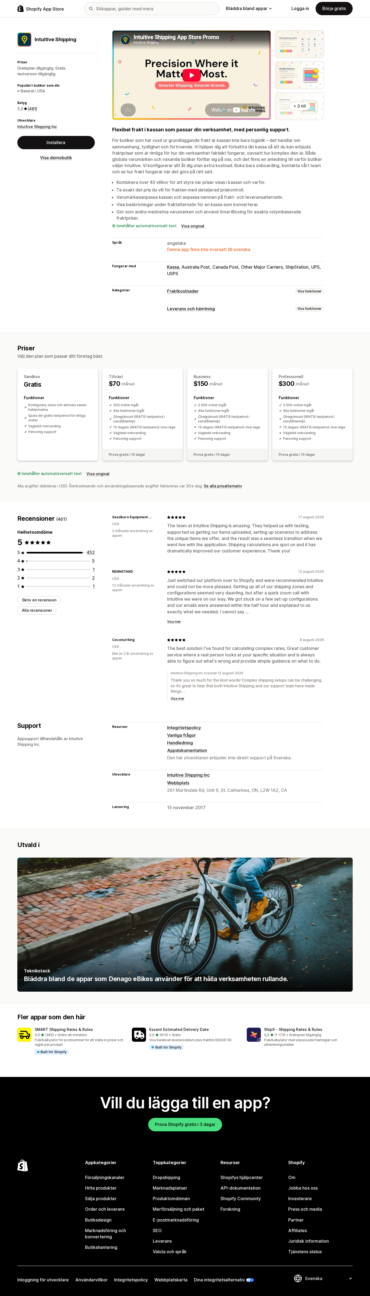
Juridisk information (308, 1241)
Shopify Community (240, 1198)
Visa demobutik (56, 157)
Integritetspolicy (184, 727)
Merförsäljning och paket (178, 1209)
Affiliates (297, 1230)
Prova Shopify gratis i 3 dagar (185, 1124)
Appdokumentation (187, 750)
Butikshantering (101, 1247)
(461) (32, 108)
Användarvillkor (91, 1279)
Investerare (300, 1198)
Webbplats (178, 783)
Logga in (300, 8)
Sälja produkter (100, 1198)
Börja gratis (334, 8)
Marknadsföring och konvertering (105, 1233)
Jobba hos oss (303, 1188)
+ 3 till (300, 106)
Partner (296, 1220)
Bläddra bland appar (246, 8)
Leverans (162, 1241)
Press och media (305, 1209)
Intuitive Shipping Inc (37, 126)
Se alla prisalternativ (223, 486)
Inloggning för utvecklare (43, 1279)
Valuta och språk (170, 1251)
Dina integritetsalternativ (219, 1279)
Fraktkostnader (183, 291)
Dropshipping (166, 1177)
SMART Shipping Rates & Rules (64, 1029)
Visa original (192, 226)
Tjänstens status (305, 1251)
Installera (56, 142)
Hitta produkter (100, 1188)
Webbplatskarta (170, 1279)
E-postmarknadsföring (176, 1220)
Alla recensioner (37, 610)
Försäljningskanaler (104, 1177)
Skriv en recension (39, 600)
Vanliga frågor (181, 735)
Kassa (173, 267)
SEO (157, 1230)
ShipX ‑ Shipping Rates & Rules (293, 1029)
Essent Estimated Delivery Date (179, 1029)
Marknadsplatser (170, 1188)
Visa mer (174, 622)
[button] (70, 1041)
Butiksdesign (98, 1220)
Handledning (180, 742)
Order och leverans (105, 1209)
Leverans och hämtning (191, 308)
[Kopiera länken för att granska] (156, 517)
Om (292, 1177)
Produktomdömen (171, 1198)
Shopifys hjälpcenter (241, 1177)
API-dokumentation (240, 1188)
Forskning (230, 1209)
